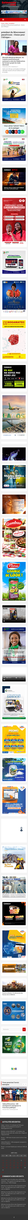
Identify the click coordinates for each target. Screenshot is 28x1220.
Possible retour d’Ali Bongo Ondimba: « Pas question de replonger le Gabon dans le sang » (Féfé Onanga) (13, 1181)
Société (5, 1100)
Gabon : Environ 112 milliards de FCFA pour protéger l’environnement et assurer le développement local (12, 1126)
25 (6, 1167)
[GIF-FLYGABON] (14, 758)
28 (17, 1167)
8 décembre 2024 (6, 66)
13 (14, 1163)
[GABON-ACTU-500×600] (14, 726)
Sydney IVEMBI (13, 1109)
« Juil (2, 1172)
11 (6, 1163)
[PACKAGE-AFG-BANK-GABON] (14, 628)
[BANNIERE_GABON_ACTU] (14, 495)
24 (3, 1167)
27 (14, 1167)
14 (17, 1163)
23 (25, 1165)
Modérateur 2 (15, 66)
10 (3, 1163)
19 (10, 1165)
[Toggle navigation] (3, 19)
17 (3, 1165)
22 (21, 1165)
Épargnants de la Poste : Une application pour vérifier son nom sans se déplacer (13, 1187)
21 (17, 1165)
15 (21, 1163)
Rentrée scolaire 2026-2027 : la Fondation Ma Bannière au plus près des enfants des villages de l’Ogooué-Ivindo (14, 1133)
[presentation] (23, 1084)
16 (25, 1163)
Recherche (24, 1029)
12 (10, 1163)
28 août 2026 (5, 1109)
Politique (5, 53)
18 (6, 1165)
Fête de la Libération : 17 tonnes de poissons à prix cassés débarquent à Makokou (13, 1105)
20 (14, 1165)
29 (21, 1167)
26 (10, 1167)
